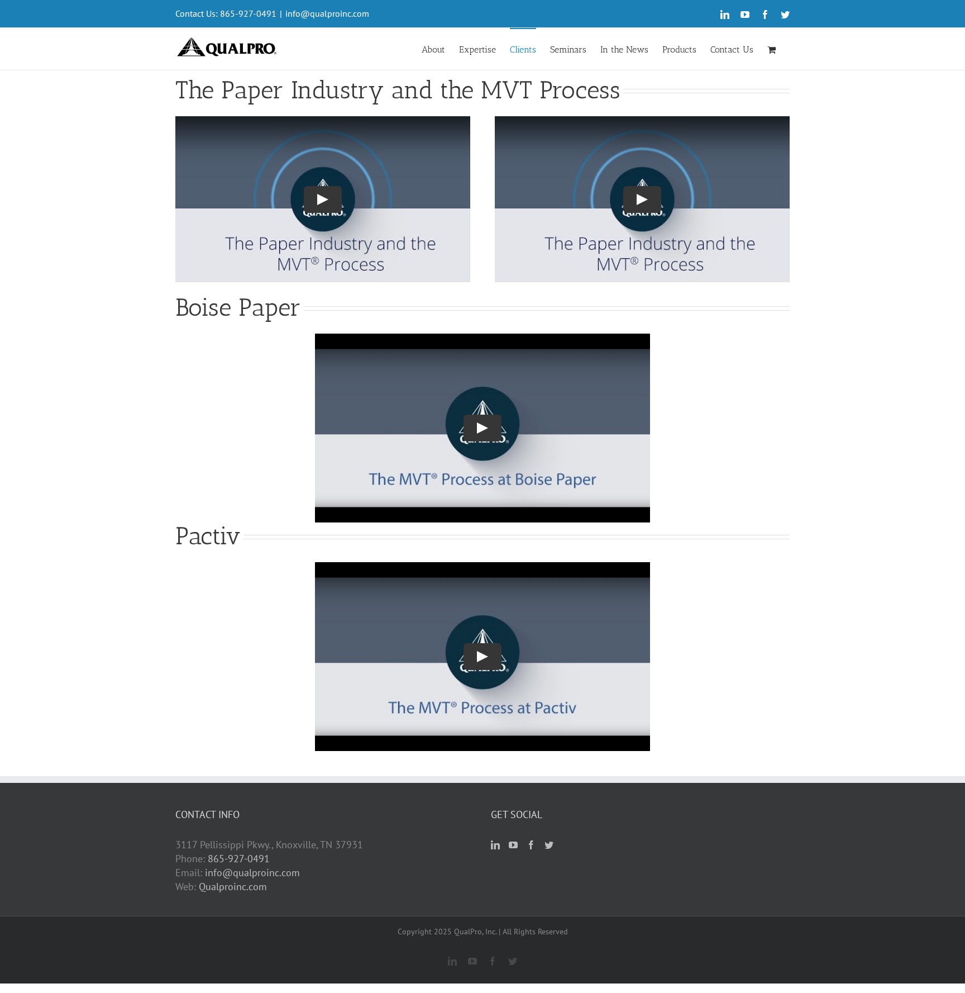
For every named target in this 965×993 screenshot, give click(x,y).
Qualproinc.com (233, 886)
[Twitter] (548, 844)
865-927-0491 (239, 858)
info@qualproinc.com (327, 13)
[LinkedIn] (495, 844)
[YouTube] (513, 844)
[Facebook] (531, 844)
